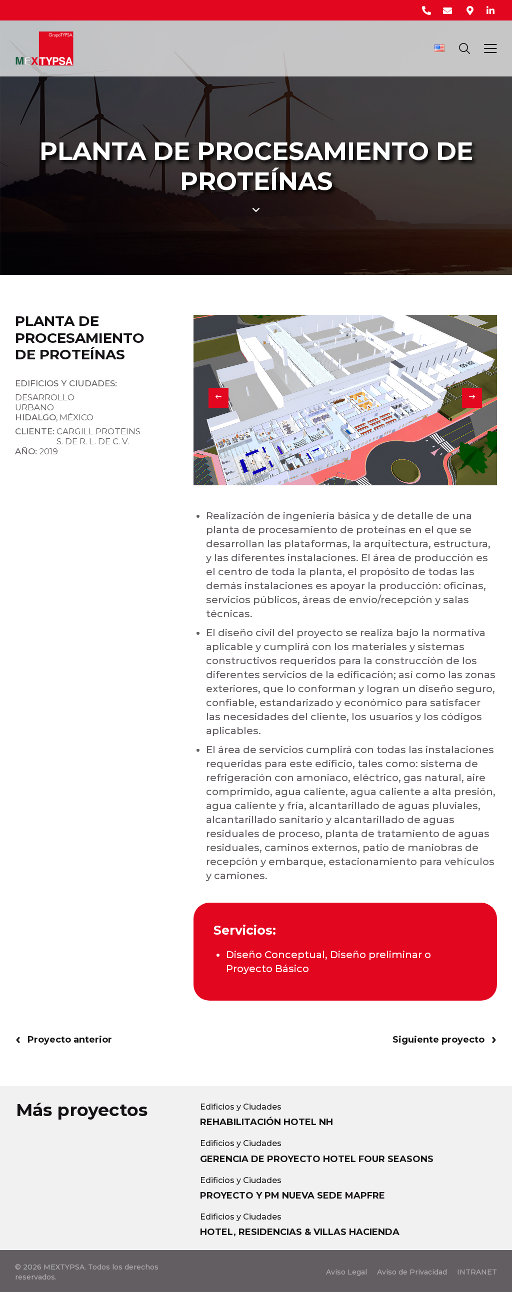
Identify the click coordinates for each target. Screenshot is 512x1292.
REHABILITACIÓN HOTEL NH (266, 1122)
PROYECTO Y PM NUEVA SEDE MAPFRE (292, 1195)
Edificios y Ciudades (241, 1107)
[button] (218, 398)
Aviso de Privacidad (412, 1272)
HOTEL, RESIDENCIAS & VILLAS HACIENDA (300, 1232)
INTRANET (477, 1272)
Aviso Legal (346, 1272)
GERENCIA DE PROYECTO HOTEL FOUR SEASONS (317, 1159)
